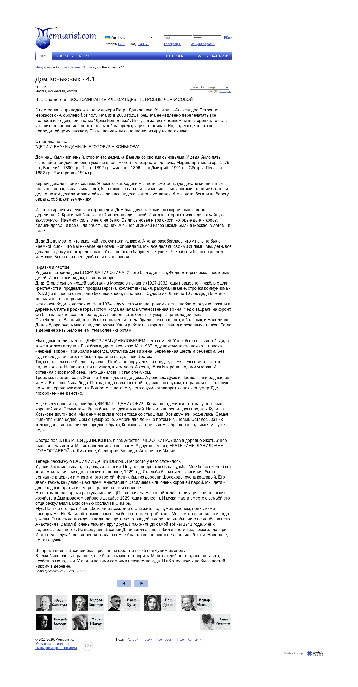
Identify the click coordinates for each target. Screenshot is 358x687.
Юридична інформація (52, 644)
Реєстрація (172, 44)
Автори (62, 56)
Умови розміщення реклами (56, 648)
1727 (121, 44)
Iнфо (198, 56)
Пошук (83, 56)
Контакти (220, 56)
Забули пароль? (203, 44)
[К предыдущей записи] (124, 583)
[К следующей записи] (141, 583)
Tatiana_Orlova (81, 67)
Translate (225, 92)
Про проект (175, 56)
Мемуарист (43, 67)
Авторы (61, 67)
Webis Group (293, 653)
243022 (143, 44)
